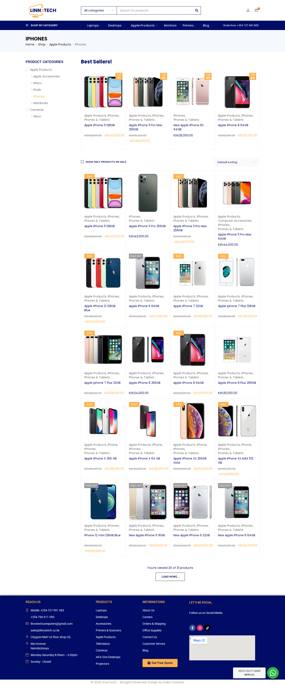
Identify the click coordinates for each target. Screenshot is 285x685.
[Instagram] (200, 628)
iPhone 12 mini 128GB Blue (102, 535)
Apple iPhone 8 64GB (233, 125)
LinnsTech (109, 682)
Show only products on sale (106, 161)
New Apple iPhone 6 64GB (236, 535)
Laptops (101, 610)
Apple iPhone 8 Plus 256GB (237, 383)
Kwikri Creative (173, 682)
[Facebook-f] (192, 628)
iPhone (112, 445)
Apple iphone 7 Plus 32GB (102, 383)
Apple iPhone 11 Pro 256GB (147, 226)
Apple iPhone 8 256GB (144, 383)
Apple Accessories (46, 76)
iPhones (113, 115)
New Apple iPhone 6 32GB (191, 535)
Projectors (102, 663)
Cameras (37, 110)
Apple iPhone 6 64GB (144, 306)
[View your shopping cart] (256, 10)
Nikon (37, 116)
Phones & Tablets (97, 120)
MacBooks (40, 103)
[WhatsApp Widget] (273, 673)
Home (30, 44)
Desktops (102, 617)
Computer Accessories (234, 221)
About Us (148, 610)
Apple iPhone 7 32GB (188, 306)
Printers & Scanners (108, 630)
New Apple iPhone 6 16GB (147, 535)
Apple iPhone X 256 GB (100, 458)
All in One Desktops (108, 657)
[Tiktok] (207, 628)
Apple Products (60, 44)
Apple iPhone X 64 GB (144, 458)
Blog (145, 650)
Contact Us (149, 637)
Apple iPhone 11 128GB (99, 125)
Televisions (103, 643)
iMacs (37, 83)
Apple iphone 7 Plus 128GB (236, 306)
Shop (41, 44)
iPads (37, 90)
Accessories (103, 623)
